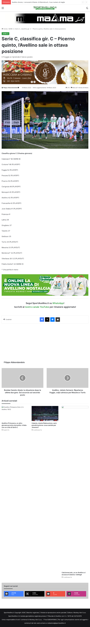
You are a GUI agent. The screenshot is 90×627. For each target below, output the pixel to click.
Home (5, 29)
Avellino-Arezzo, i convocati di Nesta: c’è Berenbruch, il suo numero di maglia (38, 2)
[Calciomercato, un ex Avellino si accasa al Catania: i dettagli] (75, 488)
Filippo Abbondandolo (10, 87)
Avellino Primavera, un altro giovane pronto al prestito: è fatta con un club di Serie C (14, 425)
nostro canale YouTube (37, 307)
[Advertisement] (45, 342)
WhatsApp (58, 303)
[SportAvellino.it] (45, 8)
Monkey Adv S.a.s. (79, 612)
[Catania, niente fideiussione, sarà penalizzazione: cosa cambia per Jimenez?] (45, 413)
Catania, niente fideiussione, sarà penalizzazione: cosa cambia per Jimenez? (44, 425)
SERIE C (11, 29)
